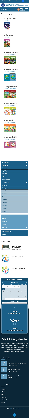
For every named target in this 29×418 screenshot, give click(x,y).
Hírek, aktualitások (6, 231)
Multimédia (4, 227)
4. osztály (4, 199)
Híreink (3, 394)
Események (5, 221)
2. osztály (4, 194)
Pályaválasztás (5, 182)
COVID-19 (4, 185)
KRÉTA (3, 176)
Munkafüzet (13, 54)
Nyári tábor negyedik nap (18, 268)
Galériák (4, 234)
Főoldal (3, 389)
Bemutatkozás (5, 162)
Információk (5, 165)
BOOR (11, 409)
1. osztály (4, 191)
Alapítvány (4, 171)
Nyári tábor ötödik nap (17, 256)
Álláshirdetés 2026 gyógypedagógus (16, 246)
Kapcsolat (4, 399)
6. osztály (4, 205)
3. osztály (4, 197)
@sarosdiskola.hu (6, 179)
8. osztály (4, 211)
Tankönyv (6, 20)
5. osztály (4, 202)
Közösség (4, 168)
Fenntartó (4, 392)
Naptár (3, 402)
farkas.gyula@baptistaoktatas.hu (15, 330)
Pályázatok (4, 173)
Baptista (4, 218)
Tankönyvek (5, 188)
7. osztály (4, 208)
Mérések (4, 216)
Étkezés (4, 224)
